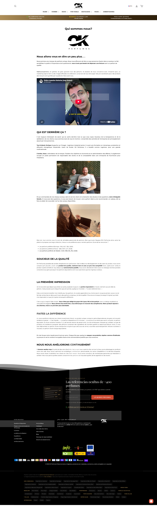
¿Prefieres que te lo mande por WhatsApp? (81, 407)
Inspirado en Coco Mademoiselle (47, 484)
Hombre (55, 11)
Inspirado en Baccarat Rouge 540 (33, 487)
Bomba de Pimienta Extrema (104, 484)
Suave (35, 500)
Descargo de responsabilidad (44, 437)
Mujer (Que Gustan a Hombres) (69, 497)
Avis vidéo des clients (42, 428)
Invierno (113, 490)
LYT (67, 249)
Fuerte (48, 500)
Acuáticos (68, 493)
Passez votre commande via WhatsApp (21, 426)
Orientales (51, 493)
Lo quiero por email (102, 397)
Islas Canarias (40, 431)
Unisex (124, 497)
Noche (119, 493)
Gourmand (77, 493)
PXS (61, 246)
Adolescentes (34, 497)
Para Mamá (35, 490)
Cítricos (37, 493)
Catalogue (39, 426)
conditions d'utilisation (20, 433)
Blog (37, 434)
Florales (44, 493)
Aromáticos (60, 493)
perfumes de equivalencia (47, 474)
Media (41, 500)
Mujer (45, 11)
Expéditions (17, 436)
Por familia (74, 11)
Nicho (64, 11)
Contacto (16, 430)
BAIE (75, 251)
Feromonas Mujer (95, 497)
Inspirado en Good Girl (104, 481)
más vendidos (47, 476)
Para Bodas (73, 490)
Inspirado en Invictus (30, 484)
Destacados (85, 11)
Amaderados (28, 493)
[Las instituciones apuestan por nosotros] (78, 450)
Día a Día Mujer (111, 493)
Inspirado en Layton (66, 487)
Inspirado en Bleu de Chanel (88, 481)
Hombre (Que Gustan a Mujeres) (49, 497)
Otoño (106, 490)
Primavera (92, 490)
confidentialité (18, 438)
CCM (62, 251)
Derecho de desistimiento (43, 439)
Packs (96, 11)
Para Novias (63, 490)
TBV (67, 246)
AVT (64, 246)
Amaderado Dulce (79, 487)
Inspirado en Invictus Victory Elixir (84, 484)
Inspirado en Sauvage (55, 481)
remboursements (19, 441)
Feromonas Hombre (108, 497)
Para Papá (44, 490)
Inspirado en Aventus (41, 481)
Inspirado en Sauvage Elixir (71, 481)
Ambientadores (108, 11)
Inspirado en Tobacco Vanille (66, 484)
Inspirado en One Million (119, 481)
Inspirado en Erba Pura (111, 487)
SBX (60, 249)
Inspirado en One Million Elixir (94, 487)
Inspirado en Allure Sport (51, 487)
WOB (70, 249)
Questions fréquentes (20, 423)
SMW (71, 246)
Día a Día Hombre (99, 493)
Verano (99, 490)
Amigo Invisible (53, 490)
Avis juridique (40, 423)
